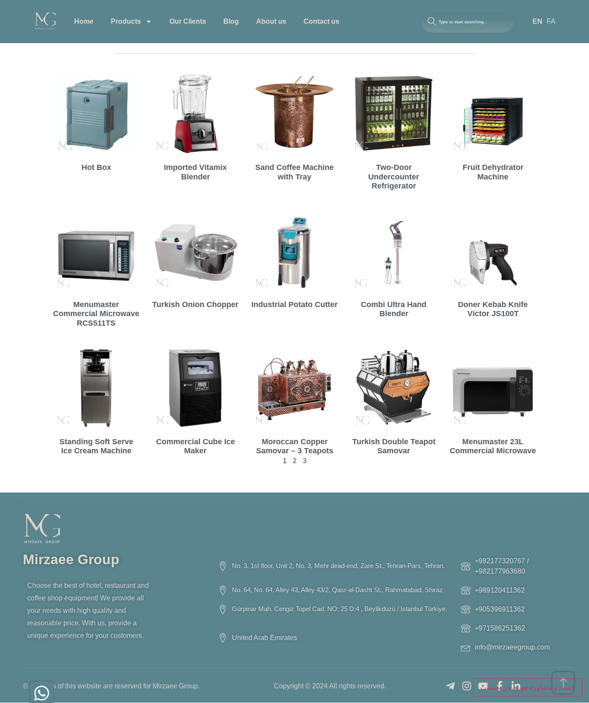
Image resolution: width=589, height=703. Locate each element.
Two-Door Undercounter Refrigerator (393, 176)
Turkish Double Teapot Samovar (393, 446)
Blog (231, 21)
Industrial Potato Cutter (294, 304)
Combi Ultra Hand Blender (393, 309)
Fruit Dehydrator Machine (493, 172)
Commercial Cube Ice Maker (195, 446)
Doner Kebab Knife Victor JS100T (493, 309)
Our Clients (187, 21)
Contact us (321, 21)
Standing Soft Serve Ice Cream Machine (96, 446)
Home (84, 21)
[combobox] (467, 21)
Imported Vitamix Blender (195, 172)
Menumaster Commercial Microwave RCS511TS (96, 313)
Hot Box (96, 167)
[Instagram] (467, 686)
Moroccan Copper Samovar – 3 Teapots (294, 446)
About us (271, 21)
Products (126, 21)
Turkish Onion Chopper (195, 304)
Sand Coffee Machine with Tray (294, 172)
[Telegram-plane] (450, 686)
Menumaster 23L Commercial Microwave (493, 446)
